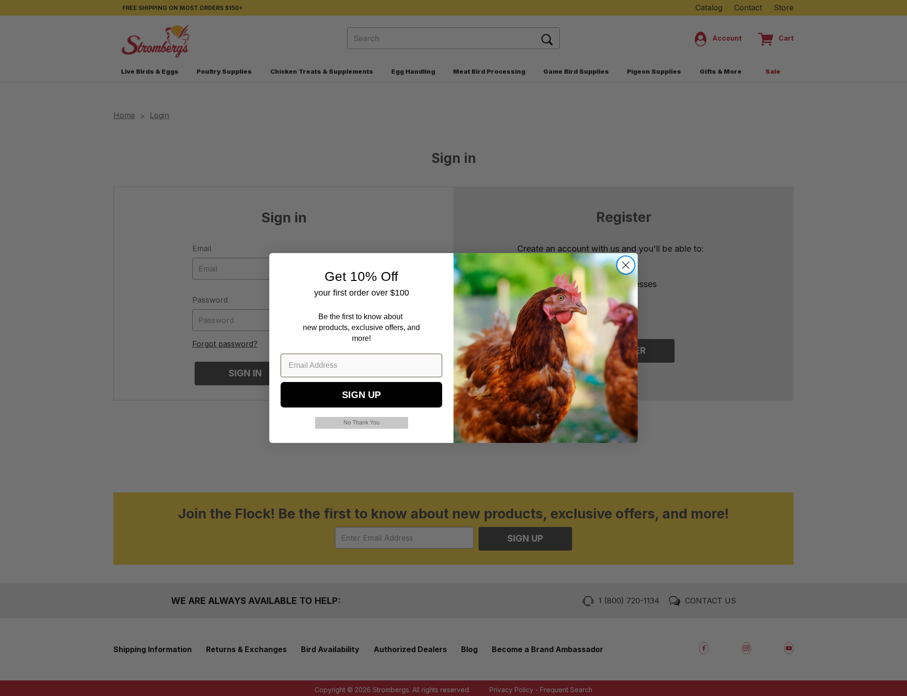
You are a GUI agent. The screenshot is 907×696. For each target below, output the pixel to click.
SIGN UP (361, 395)
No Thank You (361, 422)
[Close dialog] (625, 265)
